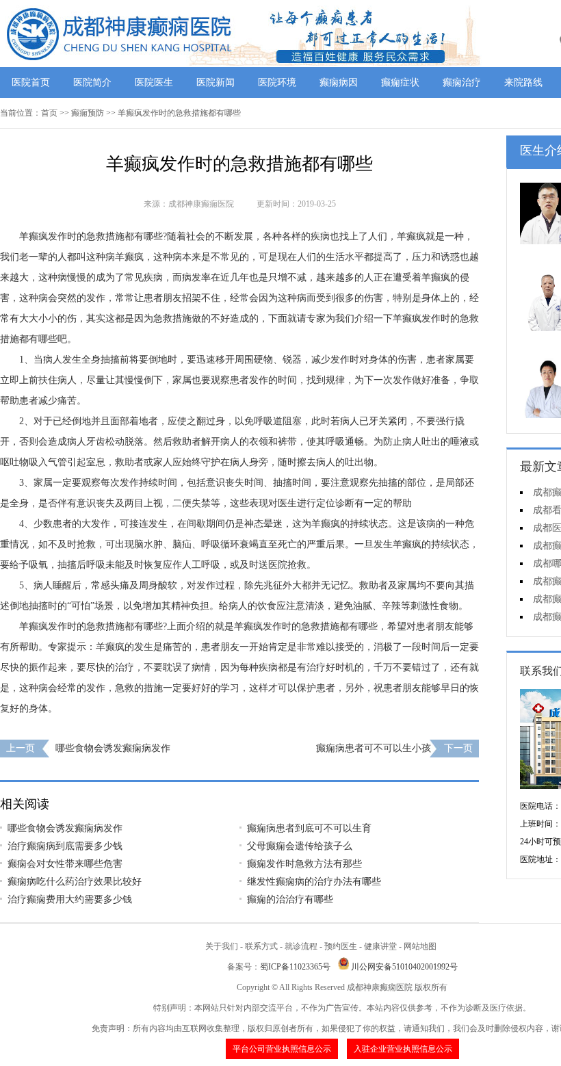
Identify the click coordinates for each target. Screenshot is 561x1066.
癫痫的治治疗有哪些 (290, 899)
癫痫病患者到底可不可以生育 (309, 828)
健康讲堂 (380, 946)
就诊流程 (301, 946)
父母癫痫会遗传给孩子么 (299, 846)
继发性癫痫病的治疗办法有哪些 (314, 881)
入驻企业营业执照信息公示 (403, 1049)
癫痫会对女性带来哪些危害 (65, 864)
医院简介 (92, 82)
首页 (49, 113)
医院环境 (277, 82)
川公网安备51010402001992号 (404, 967)
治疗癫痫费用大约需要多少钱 (70, 899)
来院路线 (523, 82)
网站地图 (420, 946)
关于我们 (221, 946)
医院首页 (31, 82)
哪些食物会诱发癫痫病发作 (112, 748)
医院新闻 (215, 82)
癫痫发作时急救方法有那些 (304, 864)
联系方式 (261, 946)
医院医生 (154, 82)
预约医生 (340, 946)
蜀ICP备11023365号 (295, 967)
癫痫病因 (338, 82)
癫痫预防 (87, 113)
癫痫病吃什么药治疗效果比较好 (75, 881)
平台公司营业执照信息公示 (282, 1049)
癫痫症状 (400, 82)
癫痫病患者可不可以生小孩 (373, 748)
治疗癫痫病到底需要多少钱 (65, 846)
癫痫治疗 (462, 82)
